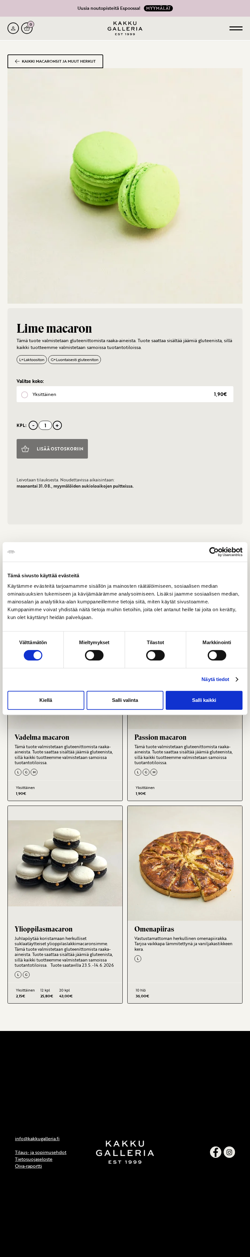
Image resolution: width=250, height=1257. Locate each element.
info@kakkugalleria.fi (37, 1138)
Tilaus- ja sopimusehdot (40, 1152)
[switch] (94, 655)
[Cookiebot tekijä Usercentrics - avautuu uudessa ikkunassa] (214, 552)
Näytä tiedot (215, 679)
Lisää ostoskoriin (60, 449)
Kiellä (45, 700)
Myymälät (158, 8)
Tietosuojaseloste (33, 1159)
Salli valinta (125, 700)
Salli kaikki (204, 700)
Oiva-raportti (28, 1165)
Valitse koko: (30, 381)
